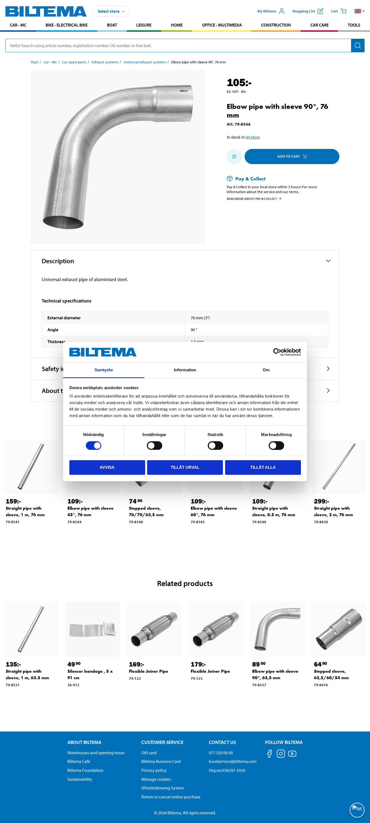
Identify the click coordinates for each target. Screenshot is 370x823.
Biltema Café (78, 761)
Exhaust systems (105, 62)
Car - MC (18, 25)
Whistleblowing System (162, 788)
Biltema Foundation (85, 770)
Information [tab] (185, 370)
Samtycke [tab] (104, 370)
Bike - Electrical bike (66, 25)
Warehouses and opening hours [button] (96, 752)
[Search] (358, 45)
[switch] (154, 445)
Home (177, 25)
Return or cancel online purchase (170, 796)
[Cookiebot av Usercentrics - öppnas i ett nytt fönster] (277, 352)
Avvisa (107, 467)
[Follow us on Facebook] (269, 754)
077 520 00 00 (221, 752)
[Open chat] (357, 810)
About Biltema (84, 742)
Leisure (143, 25)
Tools (354, 25)
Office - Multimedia (222, 25)
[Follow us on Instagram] (281, 754)
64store (253, 137)
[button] (359, 11)
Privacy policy (154, 770)
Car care (319, 25)
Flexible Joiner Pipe (148, 671)
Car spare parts (74, 62)
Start (34, 62)
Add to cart (288, 156)
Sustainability (79, 779)
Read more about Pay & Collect (252, 199)
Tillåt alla (263, 467)
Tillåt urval (185, 467)
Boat (112, 25)
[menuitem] (18, 25)
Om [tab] (266, 370)
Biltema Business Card (161, 761)
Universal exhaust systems (145, 62)
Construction (276, 25)
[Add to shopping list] (234, 156)
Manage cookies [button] (156, 779)
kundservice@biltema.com (233, 761)
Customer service (162, 742)
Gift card (149, 752)
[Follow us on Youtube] (292, 756)
